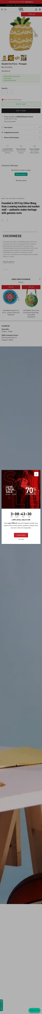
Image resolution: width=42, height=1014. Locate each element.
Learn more (21, 535)
